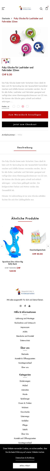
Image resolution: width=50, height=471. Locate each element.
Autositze (25, 389)
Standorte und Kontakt (25, 336)
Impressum (25, 327)
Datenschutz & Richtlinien (25, 457)
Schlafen (25, 420)
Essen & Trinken (25, 403)
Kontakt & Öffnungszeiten (25, 358)
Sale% (25, 429)
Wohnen (25, 407)
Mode (25, 394)
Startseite (6, 18)
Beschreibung (24, 147)
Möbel (25, 385)
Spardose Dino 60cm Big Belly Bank (12, 262)
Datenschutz (25, 340)
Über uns (25, 367)
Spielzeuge (25, 398)
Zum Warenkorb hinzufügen (25, 114)
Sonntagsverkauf (25, 362)
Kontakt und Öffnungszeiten (25, 438)
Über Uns (25, 434)
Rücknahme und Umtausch (25, 322)
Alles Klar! (25, 466)
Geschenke (25, 411)
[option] (25, 42)
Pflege (25, 425)
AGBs (25, 331)
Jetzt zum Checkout (24, 124)
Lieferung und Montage (25, 318)
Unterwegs (25, 416)
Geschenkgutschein (38, 250)
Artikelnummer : (9, 134)
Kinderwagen (25, 381)
